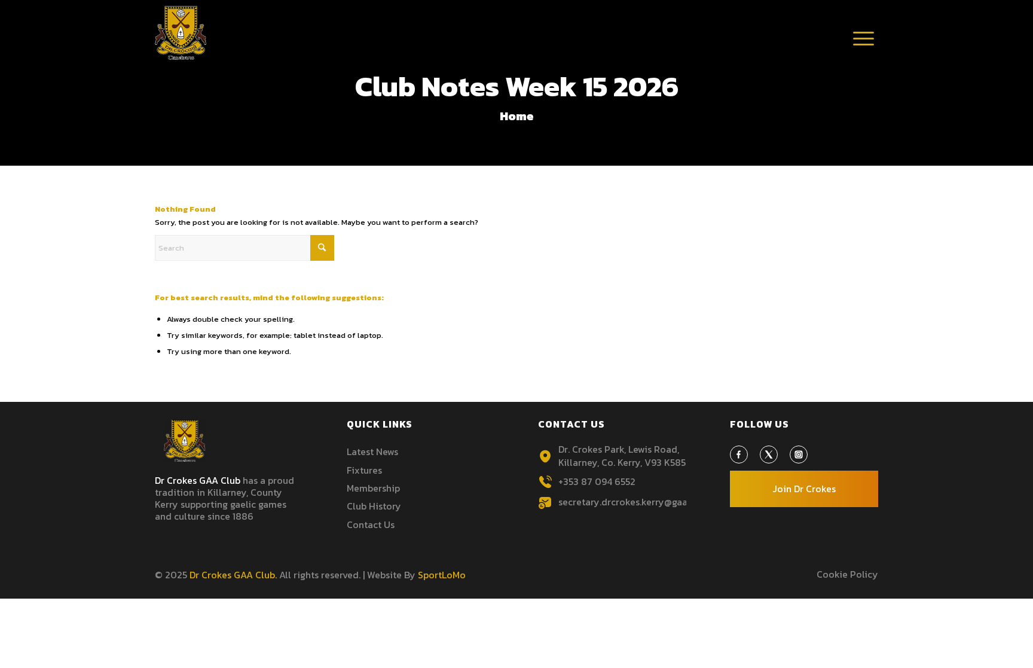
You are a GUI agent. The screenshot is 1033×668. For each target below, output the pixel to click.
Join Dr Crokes (804, 488)
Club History (374, 506)
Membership (373, 488)
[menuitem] (863, 39)
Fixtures (364, 470)
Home (517, 116)
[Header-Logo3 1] (181, 33)
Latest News (372, 451)
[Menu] (863, 51)
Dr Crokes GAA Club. (233, 575)
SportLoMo (442, 575)
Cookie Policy (847, 574)
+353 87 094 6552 (596, 481)
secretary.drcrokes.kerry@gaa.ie (628, 502)
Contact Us (371, 524)
